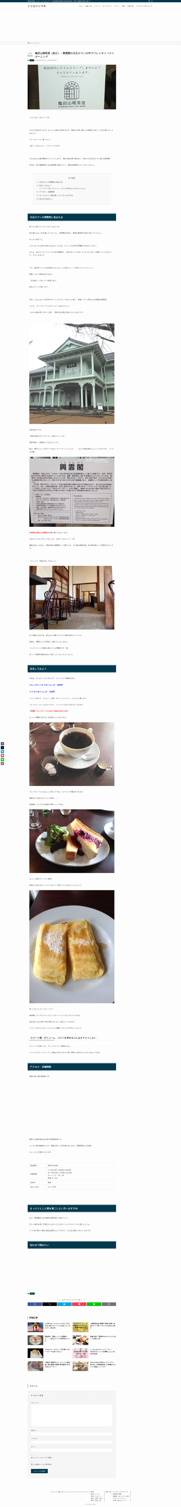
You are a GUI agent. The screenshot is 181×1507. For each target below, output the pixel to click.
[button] (35, 1304)
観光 (92, 1492)
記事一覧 (108, 1492)
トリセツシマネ (37, 6)
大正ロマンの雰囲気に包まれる (51, 182)
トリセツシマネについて (120, 1492)
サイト (33, 1447)
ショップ (68, 1492)
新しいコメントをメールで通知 (41, 1457)
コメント (35, 1403)
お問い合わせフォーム (120, 1500)
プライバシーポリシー (120, 1498)
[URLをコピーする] (109, 1304)
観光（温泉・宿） (96, 1500)
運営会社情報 (117, 1494)
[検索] (152, 1)
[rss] (149, 1)
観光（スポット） (96, 1496)
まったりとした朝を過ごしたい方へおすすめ (56, 195)
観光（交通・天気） (97, 1498)
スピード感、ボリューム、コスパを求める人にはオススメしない (64, 188)
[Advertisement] (90, 25)
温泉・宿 (60, 1492)
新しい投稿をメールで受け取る (41, 1464)
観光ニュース (95, 1494)
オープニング (77, 1492)
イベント (86, 1492)
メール (34, 1438)
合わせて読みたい (46, 199)
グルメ (32, 60)
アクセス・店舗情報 (46, 192)
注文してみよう (45, 185)
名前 (33, 1430)
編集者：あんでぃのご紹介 (121, 1496)
